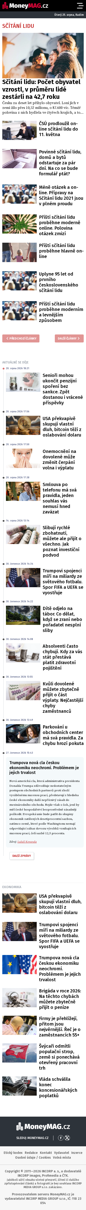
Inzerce (76, 1153)
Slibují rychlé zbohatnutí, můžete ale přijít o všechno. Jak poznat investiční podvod (62, 541)
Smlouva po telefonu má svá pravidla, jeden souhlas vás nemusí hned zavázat (60, 498)
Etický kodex (13, 1153)
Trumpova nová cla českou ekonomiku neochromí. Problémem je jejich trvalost (60, 968)
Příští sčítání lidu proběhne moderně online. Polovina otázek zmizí (59, 225)
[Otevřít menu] (80, 6)
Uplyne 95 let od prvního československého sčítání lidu (58, 282)
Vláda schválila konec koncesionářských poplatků (58, 1087)
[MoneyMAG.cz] (25, 5)
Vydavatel (61, 1153)
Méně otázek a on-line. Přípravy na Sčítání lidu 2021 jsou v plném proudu (61, 195)
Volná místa (62, 1158)
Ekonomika (11, 887)
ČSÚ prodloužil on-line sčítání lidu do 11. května (58, 129)
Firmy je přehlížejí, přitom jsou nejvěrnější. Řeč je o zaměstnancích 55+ (59, 1027)
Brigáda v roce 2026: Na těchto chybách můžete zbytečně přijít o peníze (60, 999)
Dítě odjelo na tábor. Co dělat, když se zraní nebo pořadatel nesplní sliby (62, 619)
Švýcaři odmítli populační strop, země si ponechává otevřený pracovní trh (59, 1057)
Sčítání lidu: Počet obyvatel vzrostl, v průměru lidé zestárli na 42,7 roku (41, 89)
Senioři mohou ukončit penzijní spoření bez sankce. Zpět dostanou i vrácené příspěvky (63, 389)
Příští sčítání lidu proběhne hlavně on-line (61, 251)
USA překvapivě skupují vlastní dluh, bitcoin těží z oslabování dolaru (62, 427)
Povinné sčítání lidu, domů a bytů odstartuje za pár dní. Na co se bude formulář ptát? (60, 162)
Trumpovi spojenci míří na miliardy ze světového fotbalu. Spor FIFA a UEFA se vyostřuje (63, 581)
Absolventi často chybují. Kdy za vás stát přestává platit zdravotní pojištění (62, 657)
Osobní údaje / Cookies (33, 1158)
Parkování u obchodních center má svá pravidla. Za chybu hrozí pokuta (63, 735)
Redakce (31, 1153)
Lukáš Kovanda (27, 842)
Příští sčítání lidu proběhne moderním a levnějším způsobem (61, 312)
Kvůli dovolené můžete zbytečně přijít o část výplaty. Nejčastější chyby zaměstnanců (63, 697)
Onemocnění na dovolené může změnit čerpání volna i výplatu (59, 460)
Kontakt (46, 1153)
